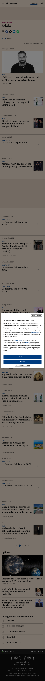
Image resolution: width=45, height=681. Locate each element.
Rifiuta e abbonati (36, 315)
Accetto (22, 361)
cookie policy (35, 332)
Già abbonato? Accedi (22, 366)
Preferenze (22, 357)
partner (27, 342)
